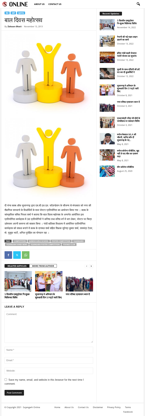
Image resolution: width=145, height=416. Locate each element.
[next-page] (91, 266)
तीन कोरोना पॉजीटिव (125, 167)
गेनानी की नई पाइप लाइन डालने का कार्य (127, 38)
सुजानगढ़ (21, 13)
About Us (39, 4)
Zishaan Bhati (15, 26)
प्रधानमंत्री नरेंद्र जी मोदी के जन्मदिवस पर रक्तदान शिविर (128, 120)
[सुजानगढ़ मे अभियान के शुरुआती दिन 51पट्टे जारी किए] (48, 281)
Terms (128, 407)
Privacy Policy (114, 407)
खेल (7, 13)
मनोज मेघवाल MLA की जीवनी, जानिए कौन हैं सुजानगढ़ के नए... (126, 137)
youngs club (69, 244)
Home (57, 407)
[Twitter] (17, 255)
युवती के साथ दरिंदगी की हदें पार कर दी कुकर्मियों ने (128, 71)
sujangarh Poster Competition (45, 244)
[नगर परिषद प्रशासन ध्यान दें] (79, 281)
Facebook (128, 411)
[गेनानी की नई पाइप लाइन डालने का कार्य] (107, 41)
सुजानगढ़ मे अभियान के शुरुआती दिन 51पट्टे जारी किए (48, 295)
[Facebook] (8, 255)
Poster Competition (61, 241)
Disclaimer (98, 407)
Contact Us (54, 4)
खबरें (13, 13)
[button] (138, 4)
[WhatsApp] (25, 255)
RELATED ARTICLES (17, 265)
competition (20, 241)
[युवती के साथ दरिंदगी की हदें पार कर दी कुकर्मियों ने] (107, 73)
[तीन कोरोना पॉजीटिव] (107, 171)
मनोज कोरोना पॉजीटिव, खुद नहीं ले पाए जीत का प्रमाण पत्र (128, 153)
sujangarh (78, 241)
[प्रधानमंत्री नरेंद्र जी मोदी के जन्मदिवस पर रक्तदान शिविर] (107, 122)
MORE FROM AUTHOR (43, 265)
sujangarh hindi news (16, 244)
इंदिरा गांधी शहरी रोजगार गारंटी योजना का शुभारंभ (127, 54)
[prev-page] (87, 266)
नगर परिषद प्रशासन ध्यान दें (78, 294)
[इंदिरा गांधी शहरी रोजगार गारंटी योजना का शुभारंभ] (107, 57)
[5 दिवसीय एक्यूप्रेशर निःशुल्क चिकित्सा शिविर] (18, 281)
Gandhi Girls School (39, 241)
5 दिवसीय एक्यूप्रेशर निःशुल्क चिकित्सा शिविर (17, 295)
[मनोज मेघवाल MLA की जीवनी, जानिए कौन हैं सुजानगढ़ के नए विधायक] (107, 138)
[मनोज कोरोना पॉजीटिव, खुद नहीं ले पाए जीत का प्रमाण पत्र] (107, 155)
